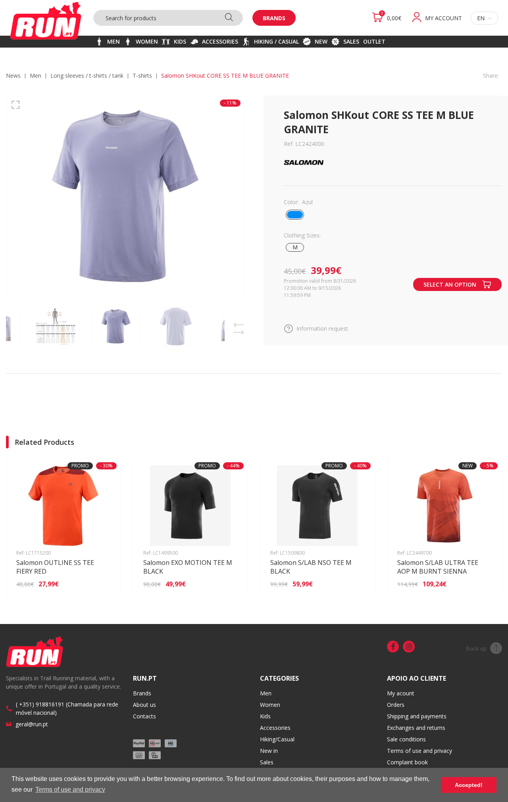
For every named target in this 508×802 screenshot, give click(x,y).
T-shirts (142, 75)
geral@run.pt (31, 724)
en (481, 18)
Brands (274, 18)
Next (238, 330)
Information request (322, 328)
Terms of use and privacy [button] (70, 789)
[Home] (45, 21)
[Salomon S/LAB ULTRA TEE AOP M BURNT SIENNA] (484, 584)
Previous (238, 322)
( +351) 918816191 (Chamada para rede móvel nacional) (67, 708)
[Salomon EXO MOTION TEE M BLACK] (230, 584)
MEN (35, 75)
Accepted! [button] (469, 785)
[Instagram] (409, 647)
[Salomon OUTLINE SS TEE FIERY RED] (103, 584)
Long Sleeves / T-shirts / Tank (86, 75)
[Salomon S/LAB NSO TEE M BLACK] (357, 584)
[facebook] (393, 647)
